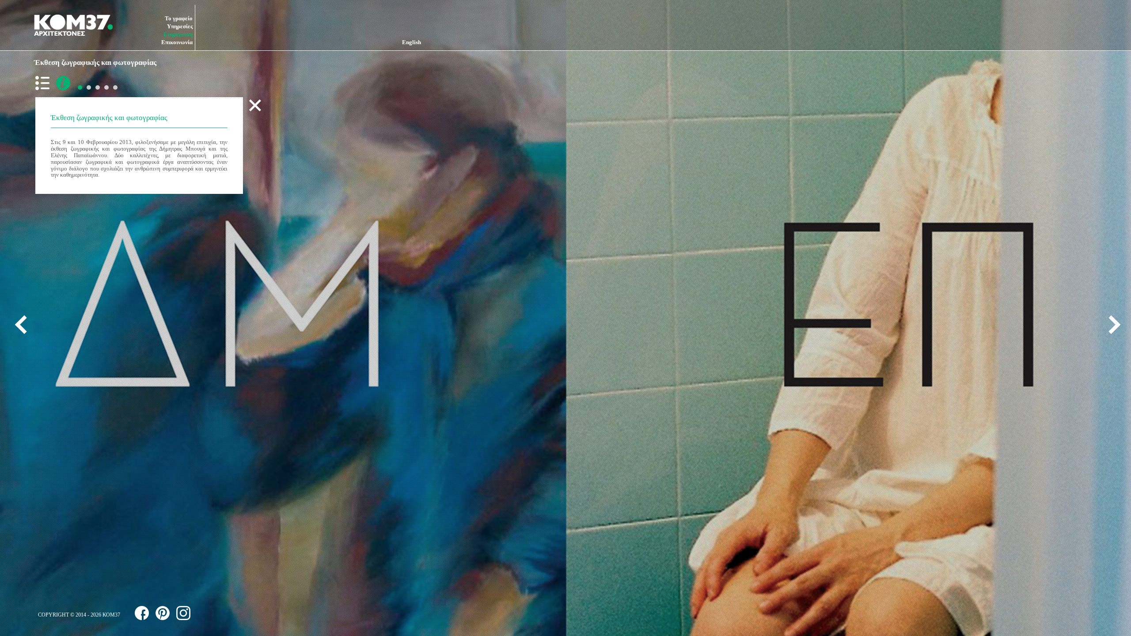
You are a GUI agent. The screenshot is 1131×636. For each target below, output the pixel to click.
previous (24, 324)
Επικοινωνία (177, 42)
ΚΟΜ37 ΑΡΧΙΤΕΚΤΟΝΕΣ (73, 25)
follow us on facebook (142, 613)
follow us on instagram (183, 613)
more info (63, 83)
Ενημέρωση (178, 34)
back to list (44, 83)
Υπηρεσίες (180, 26)
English (411, 42)
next (1111, 324)
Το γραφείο (179, 18)
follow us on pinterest (163, 613)
